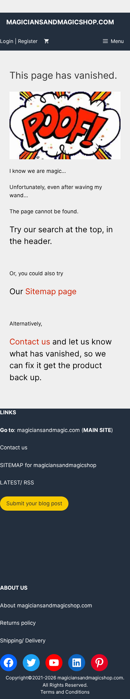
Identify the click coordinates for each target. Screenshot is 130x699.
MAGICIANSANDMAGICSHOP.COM (60, 22)
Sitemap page (51, 291)
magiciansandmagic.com (48, 430)
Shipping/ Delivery (22, 640)
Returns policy (18, 623)
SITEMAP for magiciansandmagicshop (48, 465)
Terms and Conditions (65, 692)
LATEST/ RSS (17, 482)
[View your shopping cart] (46, 41)
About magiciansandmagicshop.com (46, 605)
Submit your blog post (34, 503)
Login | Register (19, 41)
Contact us (29, 341)
